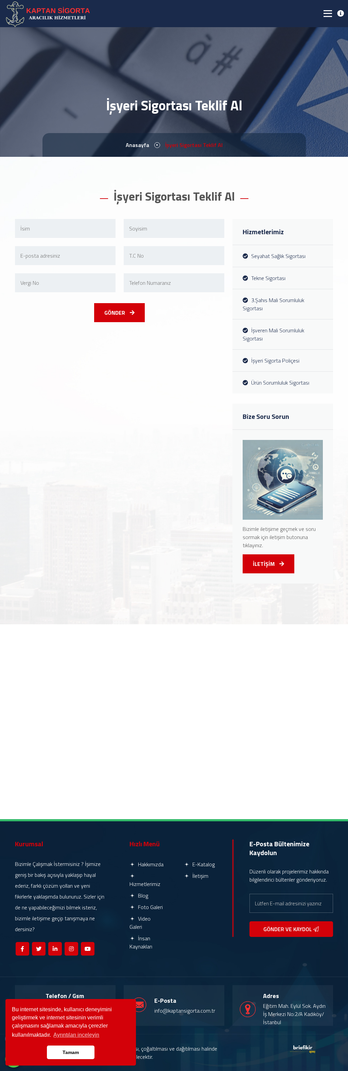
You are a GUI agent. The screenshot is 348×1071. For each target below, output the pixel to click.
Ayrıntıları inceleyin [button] (76, 1035)
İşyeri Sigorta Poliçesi (274, 360)
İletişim (199, 876)
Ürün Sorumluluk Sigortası (279, 382)
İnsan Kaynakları (140, 942)
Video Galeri (140, 923)
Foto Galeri (150, 907)
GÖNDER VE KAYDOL (288, 929)
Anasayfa (137, 145)
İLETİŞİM (264, 564)
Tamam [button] (71, 1052)
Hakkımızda (150, 864)
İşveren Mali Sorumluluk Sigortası (273, 334)
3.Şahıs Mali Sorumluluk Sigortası (273, 304)
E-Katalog (203, 864)
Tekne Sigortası (267, 278)
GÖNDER (115, 313)
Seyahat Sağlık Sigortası (278, 256)
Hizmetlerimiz (144, 884)
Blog (142, 895)
